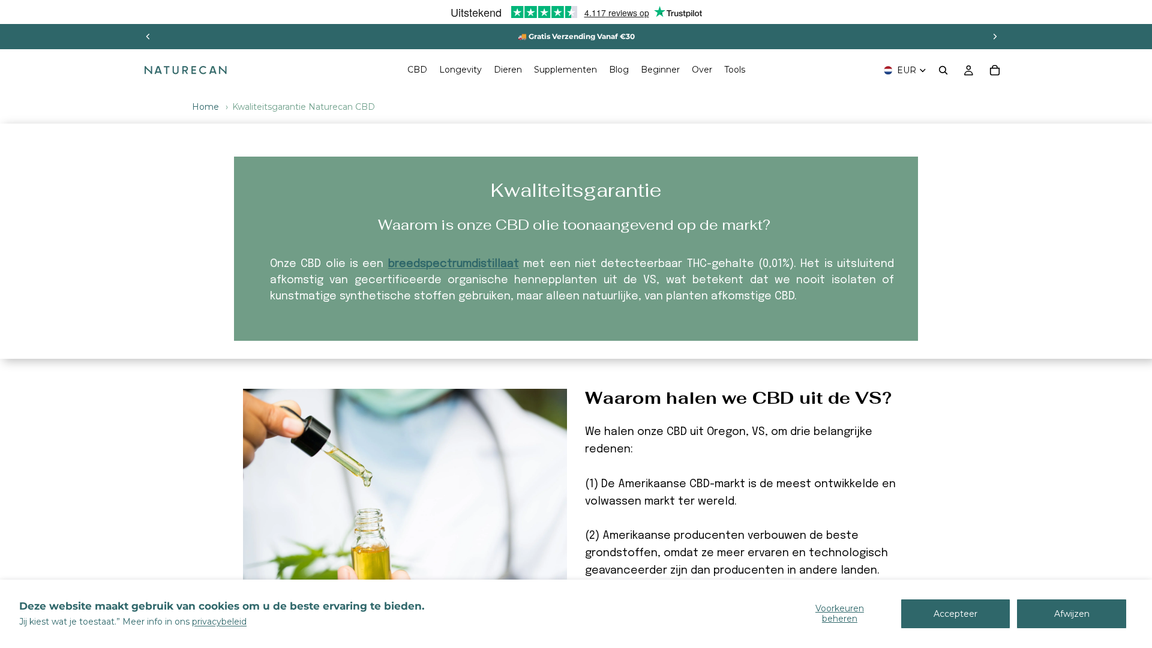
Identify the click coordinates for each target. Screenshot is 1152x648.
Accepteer (955, 613)
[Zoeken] (943, 70)
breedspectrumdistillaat (453, 264)
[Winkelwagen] (995, 70)
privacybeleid (219, 621)
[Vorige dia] (148, 36)
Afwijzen (1072, 613)
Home (205, 106)
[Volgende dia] (995, 36)
